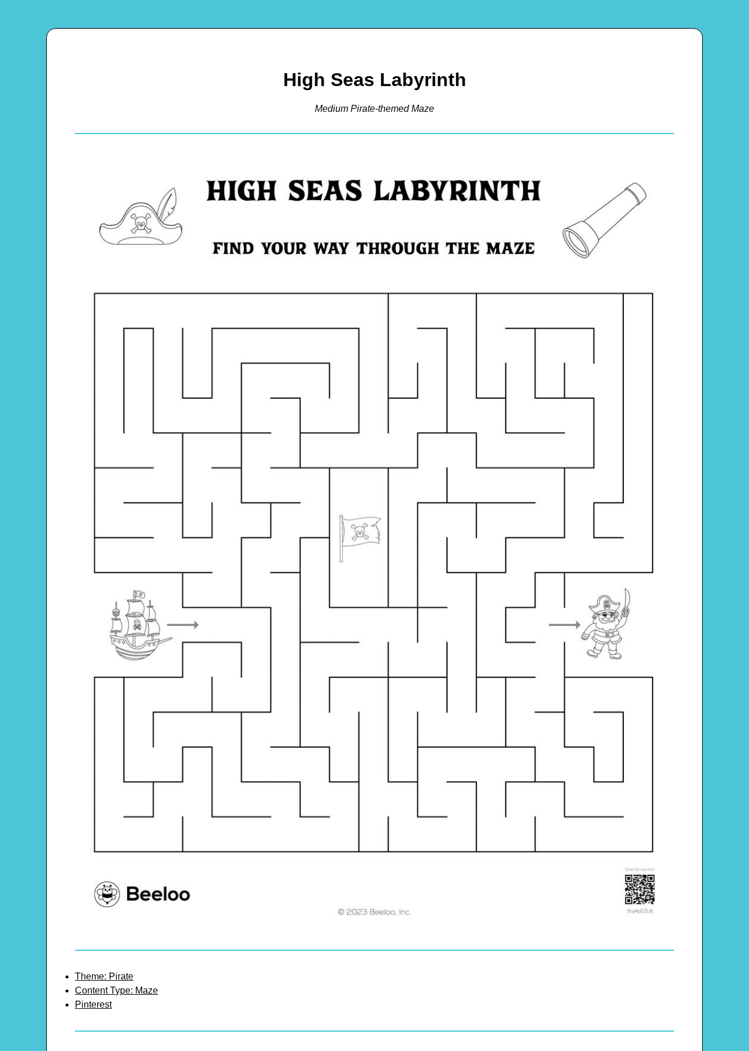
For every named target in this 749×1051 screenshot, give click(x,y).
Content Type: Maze (116, 990)
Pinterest (93, 1004)
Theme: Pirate (104, 976)
